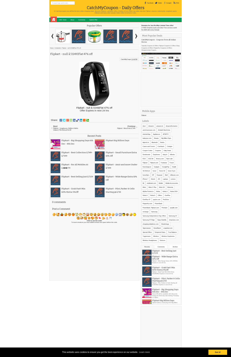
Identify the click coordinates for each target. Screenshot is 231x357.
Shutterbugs (165, 224)
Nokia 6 (152, 195)
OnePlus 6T (146, 199)
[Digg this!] (74, 120)
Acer (144, 126)
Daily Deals (167, 150)
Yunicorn (162, 240)
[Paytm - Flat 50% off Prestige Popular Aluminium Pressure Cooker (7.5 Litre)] (63, 36)
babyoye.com (147, 138)
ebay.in (165, 154)
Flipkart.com (154, 163)
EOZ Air (150, 158)
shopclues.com (174, 220)
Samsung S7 (173, 216)
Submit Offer (93, 20)
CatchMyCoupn (126, 59)
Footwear (164, 163)
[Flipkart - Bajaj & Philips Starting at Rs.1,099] (126, 36)
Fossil (172, 163)
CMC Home (62, 20)
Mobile (161, 183)
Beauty (156, 138)
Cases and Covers (149, 146)
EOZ (144, 158)
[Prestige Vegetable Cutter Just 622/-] (94, 36)
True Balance (172, 232)
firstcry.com (160, 158)
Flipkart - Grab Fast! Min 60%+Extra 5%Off (163, 274)
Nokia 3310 (174, 191)
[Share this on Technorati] (87, 120)
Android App (146, 134)
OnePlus (167, 195)
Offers (160, 195)
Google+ (169, 3)
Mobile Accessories (171, 183)
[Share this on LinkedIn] (81, 120)
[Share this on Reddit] (84, 120)
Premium (164, 207)
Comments (81, 20)
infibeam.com (174, 175)
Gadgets (156, 167)
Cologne (169, 146)
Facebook (150, 3)
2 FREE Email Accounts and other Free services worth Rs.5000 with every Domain (159, 28)
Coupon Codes (147, 150)
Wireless (156, 236)
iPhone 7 (145, 179)
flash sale (169, 158)
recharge (146, 212)
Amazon (151, 126)
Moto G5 (162, 187)
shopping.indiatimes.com (151, 224)
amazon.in (159, 126)
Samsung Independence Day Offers (154, 216)
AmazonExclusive (171, 126)
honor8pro (146, 175)
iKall (166, 175)
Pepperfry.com (147, 203)
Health (174, 167)
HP (153, 175)
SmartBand (157, 228)
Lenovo (173, 179)
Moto (144, 187)
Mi (143, 183)
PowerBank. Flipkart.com (151, 207)
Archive (175, 247)
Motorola (170, 187)
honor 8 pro (171, 171)
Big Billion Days (166, 138)
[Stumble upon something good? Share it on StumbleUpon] (71, 120)
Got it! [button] (218, 352)
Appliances (156, 134)
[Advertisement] (161, 89)
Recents (147, 247)
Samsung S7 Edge (149, 220)
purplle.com (174, 207)
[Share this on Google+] (67, 120)
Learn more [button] (144, 352)
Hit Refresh (146, 171)
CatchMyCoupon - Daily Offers (115, 7)
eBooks (172, 154)
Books (162, 142)
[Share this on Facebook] (61, 120)
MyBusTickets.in (148, 191)
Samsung (154, 212)
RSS (177, 3)
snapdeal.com (167, 228)
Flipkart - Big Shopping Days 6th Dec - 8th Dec (165, 296)
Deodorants (146, 154)
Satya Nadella (161, 220)
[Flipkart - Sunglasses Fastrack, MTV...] (110, 36)
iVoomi (153, 179)
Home (53, 19)
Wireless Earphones (168, 236)
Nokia (158, 191)
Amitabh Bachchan (164, 130)
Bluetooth (155, 142)
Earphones (156, 154)
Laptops (165, 179)
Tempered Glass (160, 232)
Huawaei (159, 175)
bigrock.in (146, 142)
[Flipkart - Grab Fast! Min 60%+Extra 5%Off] (78, 36)
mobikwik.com (151, 183)
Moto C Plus (152, 187)
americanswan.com (149, 130)
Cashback (161, 146)
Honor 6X (162, 171)
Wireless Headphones (150, 240)
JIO (159, 179)
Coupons (158, 150)
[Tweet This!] (64, 120)
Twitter (160, 3)
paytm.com (156, 199)
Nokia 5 (145, 195)
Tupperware (147, 236)
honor (154, 171)
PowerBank (158, 203)
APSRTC (166, 134)
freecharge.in (147, 167)
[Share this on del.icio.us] (77, 120)
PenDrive (166, 199)
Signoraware (147, 228)
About (72, 20)
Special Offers (147, 232)
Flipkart (143, 115)
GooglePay (165, 167)
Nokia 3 (165, 191)
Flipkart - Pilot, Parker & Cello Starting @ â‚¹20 (166, 285)
